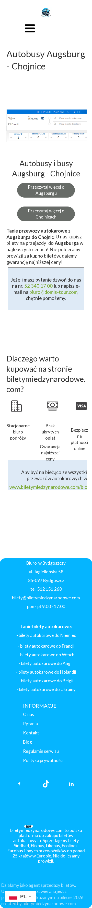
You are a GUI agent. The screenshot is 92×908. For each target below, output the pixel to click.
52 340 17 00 (38, 286)
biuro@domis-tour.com (53, 292)
